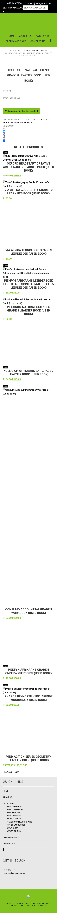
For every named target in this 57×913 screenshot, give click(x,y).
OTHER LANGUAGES (16, 825)
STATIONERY (12, 828)
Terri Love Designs (35, 906)
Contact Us (9, 843)
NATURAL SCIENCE (23, 122)
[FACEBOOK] (51, 41)
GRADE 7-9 (8, 122)
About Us (7, 797)
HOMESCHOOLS (14, 819)
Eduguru (28, 23)
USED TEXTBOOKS (39, 51)
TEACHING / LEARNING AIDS (19, 822)
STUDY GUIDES (14, 831)
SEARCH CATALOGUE (13, 8)
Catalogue (8, 803)
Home (5, 791)
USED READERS (14, 815)
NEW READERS (13, 812)
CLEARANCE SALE (11, 837)
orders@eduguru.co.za (39, 3)
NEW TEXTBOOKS (14, 806)
